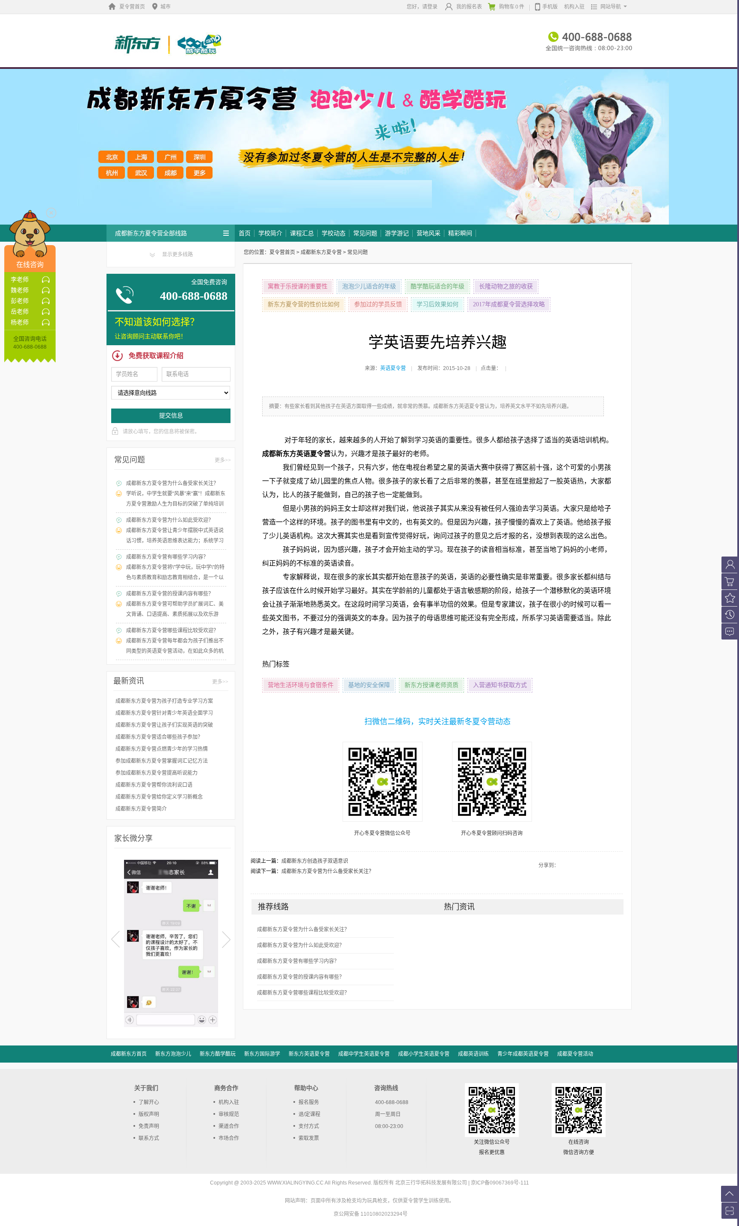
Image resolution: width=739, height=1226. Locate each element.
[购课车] (729, 581)
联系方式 (149, 1138)
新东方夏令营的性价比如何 (304, 304)
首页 (245, 233)
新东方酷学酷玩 (218, 1054)
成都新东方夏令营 (321, 252)
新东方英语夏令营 (309, 1054)
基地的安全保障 (369, 685)
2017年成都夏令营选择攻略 (509, 304)
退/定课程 (309, 1114)
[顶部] (729, 1194)
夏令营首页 (132, 7)
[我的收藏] (729, 598)
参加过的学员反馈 (378, 304)
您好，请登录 (422, 7)
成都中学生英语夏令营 (364, 1054)
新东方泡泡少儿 (173, 1054)
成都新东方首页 (129, 1054)
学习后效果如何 (437, 304)
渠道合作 (229, 1126)
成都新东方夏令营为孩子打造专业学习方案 (164, 701)
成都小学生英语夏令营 (423, 1054)
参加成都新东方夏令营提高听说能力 (156, 773)
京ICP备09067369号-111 (500, 1183)
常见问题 (365, 233)
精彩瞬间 (460, 233)
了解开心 (149, 1102)
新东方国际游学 (262, 1054)
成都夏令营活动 (575, 1054)
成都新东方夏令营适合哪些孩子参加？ (159, 737)
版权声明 (149, 1114)
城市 (165, 7)
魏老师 (20, 290)
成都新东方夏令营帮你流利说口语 (153, 785)
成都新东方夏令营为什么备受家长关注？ (327, 871)
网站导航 (610, 7)
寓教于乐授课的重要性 (298, 286)
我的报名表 (469, 7)
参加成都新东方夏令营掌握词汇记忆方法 (161, 761)
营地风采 (428, 233)
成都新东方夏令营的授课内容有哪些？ (300, 977)
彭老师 (20, 300)
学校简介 (270, 233)
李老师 (20, 279)
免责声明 (149, 1126)
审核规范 (229, 1114)
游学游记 (397, 233)
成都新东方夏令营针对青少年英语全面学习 (164, 713)
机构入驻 (574, 7)
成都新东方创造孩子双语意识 (314, 861)
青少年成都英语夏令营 (523, 1054)
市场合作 (229, 1138)
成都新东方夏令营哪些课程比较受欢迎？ (303, 993)
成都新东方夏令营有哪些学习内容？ (298, 961)
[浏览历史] (729, 615)
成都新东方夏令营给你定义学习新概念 (159, 797)
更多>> (223, 460)
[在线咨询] (729, 631)
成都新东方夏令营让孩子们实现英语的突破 (164, 725)
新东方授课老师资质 (431, 685)
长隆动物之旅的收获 (506, 286)
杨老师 (20, 322)
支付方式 (309, 1126)
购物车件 (511, 7)
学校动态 (334, 233)
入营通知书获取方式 (500, 685)
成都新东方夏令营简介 (141, 809)
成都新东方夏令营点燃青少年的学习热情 (161, 749)
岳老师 (20, 311)
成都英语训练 (473, 1054)
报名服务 (309, 1102)
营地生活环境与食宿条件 (301, 685)
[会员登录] (729, 565)
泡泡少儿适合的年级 (369, 286)
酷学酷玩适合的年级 (437, 286)
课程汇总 (302, 233)
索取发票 (309, 1138)
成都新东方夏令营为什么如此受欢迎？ (300, 945)
